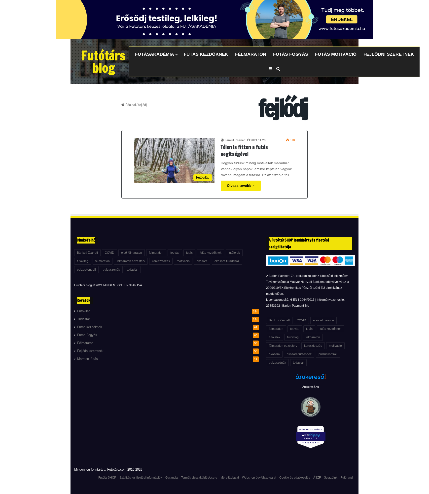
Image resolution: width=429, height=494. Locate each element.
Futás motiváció (336, 54)
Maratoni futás (87, 359)
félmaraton (102, 261)
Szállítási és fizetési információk (140, 477)
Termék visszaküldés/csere (199, 477)
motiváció (183, 261)
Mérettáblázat (229, 477)
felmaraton (156, 252)
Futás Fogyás (290, 54)
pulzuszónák (111, 269)
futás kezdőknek (210, 252)
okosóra (202, 261)
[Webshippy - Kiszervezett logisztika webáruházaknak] (310, 438)
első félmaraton (131, 252)
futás (189, 252)
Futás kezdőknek (206, 54)
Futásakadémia (154, 54)
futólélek (234, 252)
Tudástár (83, 319)
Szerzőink (330, 477)
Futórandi (347, 477)
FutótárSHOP (107, 477)
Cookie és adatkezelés (294, 477)
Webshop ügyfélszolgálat (259, 477)
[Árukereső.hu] (310, 379)
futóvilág (82, 261)
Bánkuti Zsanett (234, 140)
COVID (109, 252)
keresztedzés (161, 261)
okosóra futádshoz (226, 261)
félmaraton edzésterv (131, 261)
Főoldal (130, 105)
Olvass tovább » (240, 186)
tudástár (132, 269)
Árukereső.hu (310, 386)
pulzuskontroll (86, 269)
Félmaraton (250, 54)
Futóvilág (83, 311)
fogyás (174, 252)
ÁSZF (317, 477)
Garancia (171, 477)
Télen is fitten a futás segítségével (244, 151)
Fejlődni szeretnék (388, 54)
